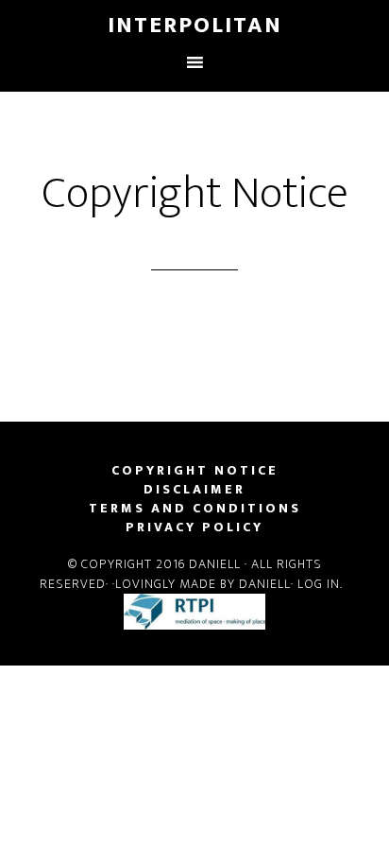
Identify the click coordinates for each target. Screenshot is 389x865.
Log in (318, 584)
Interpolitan (195, 25)
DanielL (215, 564)
